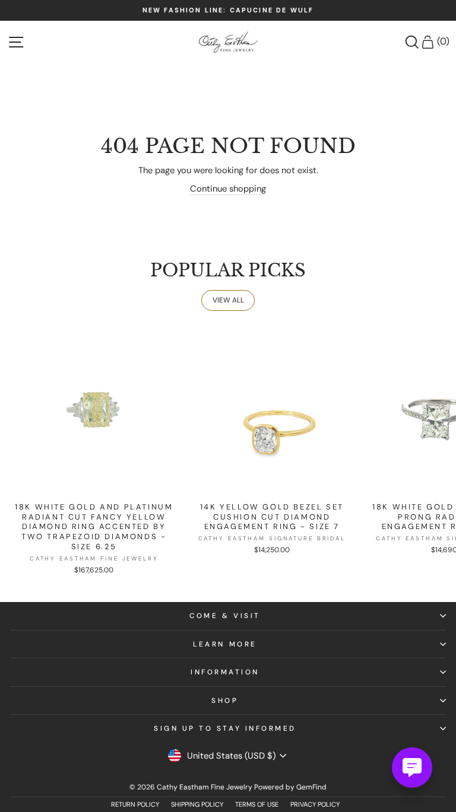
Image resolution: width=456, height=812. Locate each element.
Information (225, 672)
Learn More (224, 644)
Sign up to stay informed (225, 728)
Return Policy (135, 804)
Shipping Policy (197, 804)
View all (228, 300)
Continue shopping (228, 189)
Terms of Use (256, 804)
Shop (224, 700)
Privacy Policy (315, 804)
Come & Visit (224, 615)
